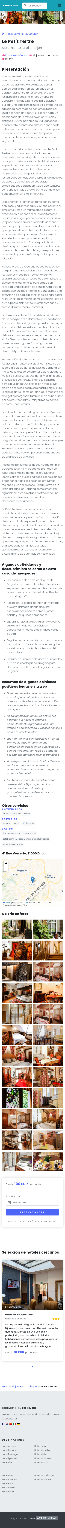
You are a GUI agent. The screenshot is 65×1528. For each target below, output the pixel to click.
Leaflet (8, 902)
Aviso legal (47, 1518)
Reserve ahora (32, 1212)
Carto (25, 902)
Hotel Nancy (41, 1462)
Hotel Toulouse (42, 1479)
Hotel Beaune (9, 1450)
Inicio (5, 1386)
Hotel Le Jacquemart (19, 1314)
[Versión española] (10, 1425)
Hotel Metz (40, 1454)
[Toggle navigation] (59, 5)
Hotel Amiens (9, 1446)
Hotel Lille (7, 1462)
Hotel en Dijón (10, 5)
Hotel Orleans (9, 1479)
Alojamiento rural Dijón (24, 1386)
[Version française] (3, 1425)
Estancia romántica (16, 55)
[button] (32, 22)
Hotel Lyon (40, 1446)
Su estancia (13, 1196)
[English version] (7, 1425)
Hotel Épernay (9, 1458)
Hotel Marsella (42, 1450)
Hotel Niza (7, 1475)
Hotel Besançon (10, 1454)
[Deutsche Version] (18, 1425)
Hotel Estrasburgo (44, 1475)
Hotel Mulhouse (42, 1458)
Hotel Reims (8, 1487)
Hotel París (7, 1483)
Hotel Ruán (8, 1491)
